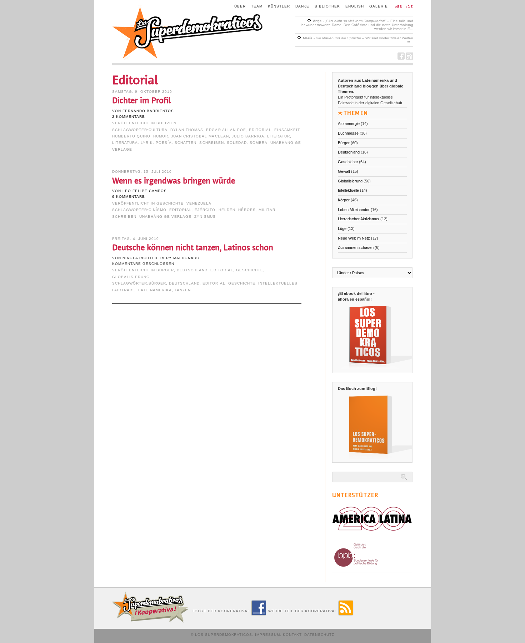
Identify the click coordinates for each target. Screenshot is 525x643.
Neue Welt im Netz (354, 238)
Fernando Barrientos (148, 111)
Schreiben (211, 143)
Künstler (279, 6)
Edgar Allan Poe (226, 130)
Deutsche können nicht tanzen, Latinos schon (192, 247)
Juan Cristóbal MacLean (200, 136)
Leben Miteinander (354, 209)
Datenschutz (319, 635)
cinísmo (157, 210)
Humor (160, 136)
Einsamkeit (287, 130)
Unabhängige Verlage (165, 216)
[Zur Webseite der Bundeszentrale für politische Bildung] (370, 568)
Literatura (125, 143)
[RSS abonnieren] (346, 614)
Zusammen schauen (356, 247)
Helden (227, 210)
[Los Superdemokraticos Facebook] (401, 58)
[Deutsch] (408, 7)
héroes (247, 210)
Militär (267, 210)
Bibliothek (327, 6)
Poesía (164, 143)
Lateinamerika (155, 290)
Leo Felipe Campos (144, 191)
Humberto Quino (131, 136)
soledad (237, 143)
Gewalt (344, 171)
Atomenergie (349, 123)
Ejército (205, 210)
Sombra (259, 143)
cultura (158, 130)
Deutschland (192, 270)
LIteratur (278, 136)
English (354, 6)
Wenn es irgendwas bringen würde (173, 181)
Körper (344, 200)
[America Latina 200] (372, 534)
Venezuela (198, 203)
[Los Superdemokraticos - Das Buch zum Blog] (375, 455)
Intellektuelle (348, 190)
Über (240, 6)
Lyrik (147, 143)
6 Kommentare (128, 197)
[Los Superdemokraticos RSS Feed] (409, 58)
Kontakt (292, 635)
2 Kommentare (128, 117)
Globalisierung (131, 277)
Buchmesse (348, 133)
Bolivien (166, 123)
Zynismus (205, 216)
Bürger (165, 270)
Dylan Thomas (186, 130)
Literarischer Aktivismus (358, 219)
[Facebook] (258, 614)
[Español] (398, 7)
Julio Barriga (248, 136)
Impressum (267, 635)
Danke (302, 6)
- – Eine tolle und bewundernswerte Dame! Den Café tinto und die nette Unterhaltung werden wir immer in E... (357, 25)
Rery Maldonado (180, 258)
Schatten (185, 143)
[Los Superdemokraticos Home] (188, 58)
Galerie (378, 6)
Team (256, 6)
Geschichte (170, 203)
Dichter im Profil (141, 100)
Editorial (260, 130)
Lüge (342, 228)
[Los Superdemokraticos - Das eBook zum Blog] (375, 366)
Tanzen (183, 290)
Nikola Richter (140, 258)
